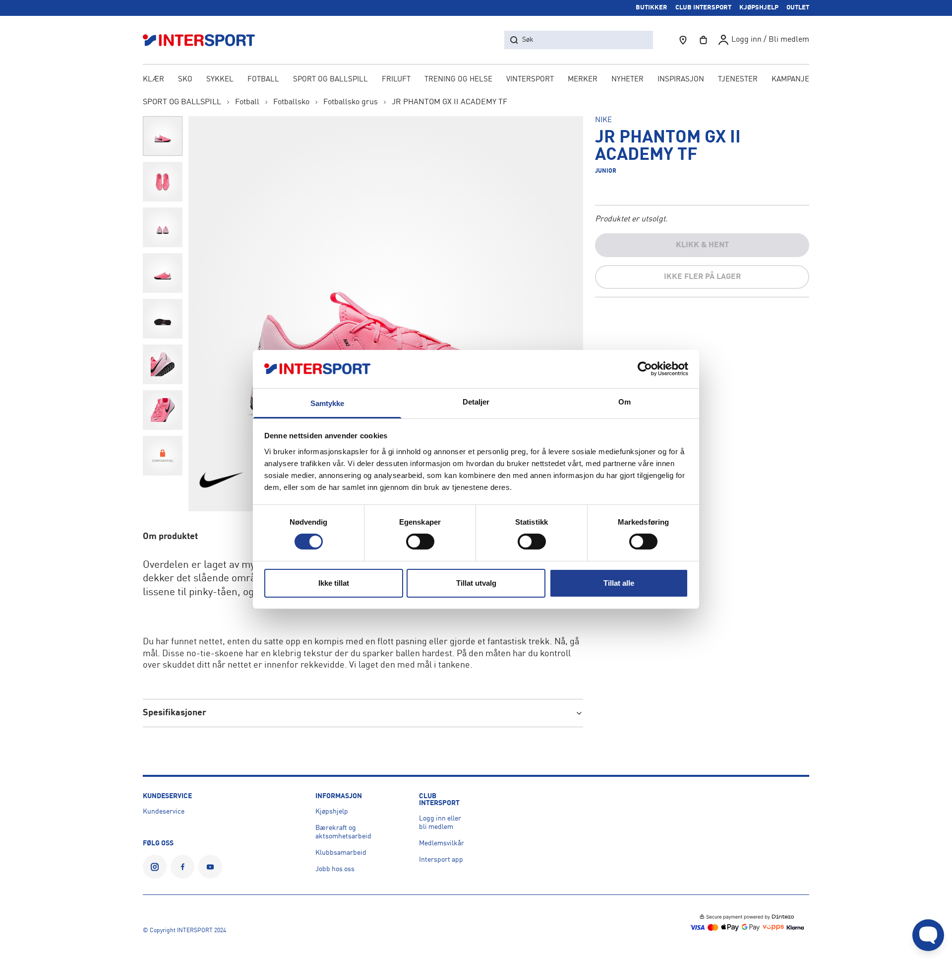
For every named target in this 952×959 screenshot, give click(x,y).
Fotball (247, 102)
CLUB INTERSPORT (703, 7)
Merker (582, 79)
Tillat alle (618, 583)
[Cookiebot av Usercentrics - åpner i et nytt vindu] (644, 368)
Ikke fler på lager (702, 277)
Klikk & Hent (702, 245)
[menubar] (476, 80)
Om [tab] (624, 402)
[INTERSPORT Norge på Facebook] (182, 867)
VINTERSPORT (530, 79)
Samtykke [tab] (327, 403)
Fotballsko (291, 102)
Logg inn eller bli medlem (440, 822)
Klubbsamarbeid (340, 852)
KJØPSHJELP (758, 7)
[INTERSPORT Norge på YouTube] (210, 867)
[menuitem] (738, 80)
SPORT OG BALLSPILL (330, 79)
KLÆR (153, 79)
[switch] (420, 541)
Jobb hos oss (335, 869)
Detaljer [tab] (476, 402)
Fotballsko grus (350, 102)
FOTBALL (263, 79)
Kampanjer (793, 79)
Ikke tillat (333, 583)
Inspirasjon (680, 79)
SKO (185, 79)
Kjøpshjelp (331, 811)
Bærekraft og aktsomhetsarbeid (343, 832)
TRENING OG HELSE (458, 79)
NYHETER (627, 79)
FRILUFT (396, 79)
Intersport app (441, 859)
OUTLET (797, 7)
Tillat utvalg (476, 583)
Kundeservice (163, 811)
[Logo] (204, 40)
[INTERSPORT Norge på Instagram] (155, 867)
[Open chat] (928, 935)
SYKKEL (220, 79)
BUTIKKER (651, 7)
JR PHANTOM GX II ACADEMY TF (449, 102)
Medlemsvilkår (441, 843)
